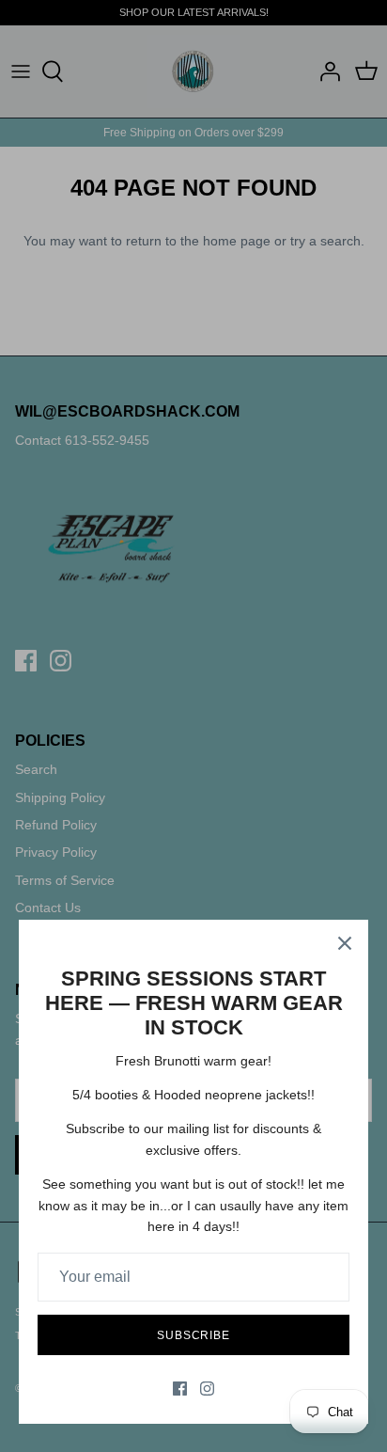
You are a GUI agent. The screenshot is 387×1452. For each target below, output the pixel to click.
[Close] (344, 943)
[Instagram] (207, 1388)
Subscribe (194, 1335)
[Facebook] (180, 1388)
